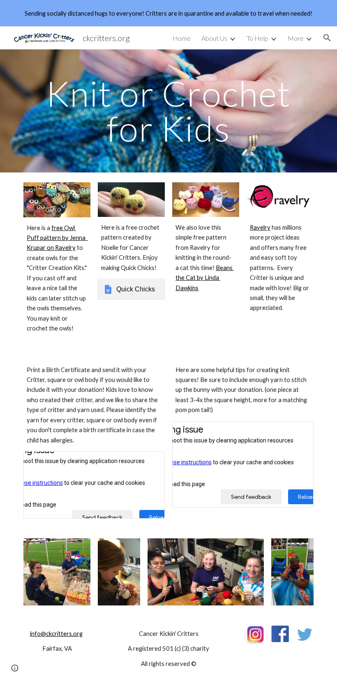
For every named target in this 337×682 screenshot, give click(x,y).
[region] (168, 13)
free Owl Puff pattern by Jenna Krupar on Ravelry (57, 237)
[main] (168, 110)
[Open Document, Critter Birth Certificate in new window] (149, 462)
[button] (327, 38)
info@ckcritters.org (56, 633)
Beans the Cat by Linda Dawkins (204, 277)
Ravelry (260, 227)
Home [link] (182, 38)
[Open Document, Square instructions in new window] (298, 431)
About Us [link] (214, 38)
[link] (131, 289)
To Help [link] (257, 38)
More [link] (296, 38)
